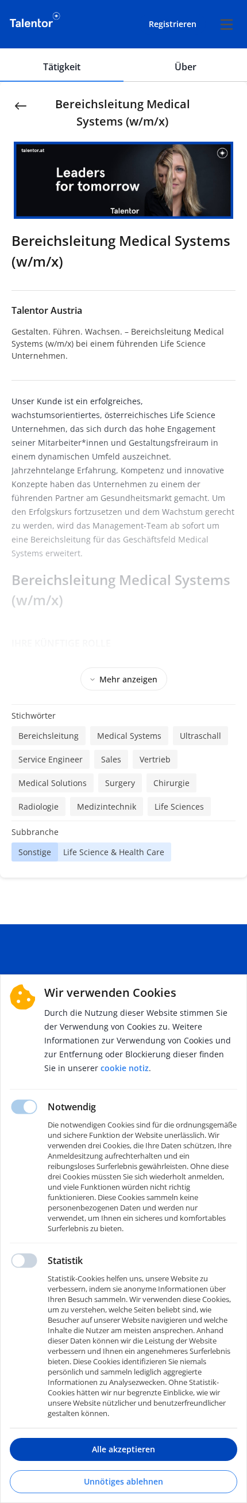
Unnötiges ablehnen (123, 1481)
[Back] (20, 104)
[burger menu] (226, 24)
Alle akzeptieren (123, 1449)
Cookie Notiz (125, 1067)
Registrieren (172, 23)
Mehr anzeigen (128, 679)
